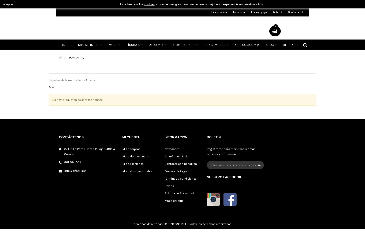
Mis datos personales (137, 171)
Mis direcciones (133, 164)
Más (52, 87)
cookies (149, 4)
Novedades (172, 149)
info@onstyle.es (75, 171)
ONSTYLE (181, 224)
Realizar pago (259, 12)
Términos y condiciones (181, 178)
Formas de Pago (176, 171)
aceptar (8, 4)
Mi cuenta (239, 12)
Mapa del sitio (174, 201)
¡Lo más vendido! (176, 156)
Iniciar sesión (219, 12)
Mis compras (131, 149)
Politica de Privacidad (179, 193)
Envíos (169, 186)
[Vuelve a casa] (60, 57)
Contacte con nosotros (181, 164)
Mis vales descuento (136, 156)
